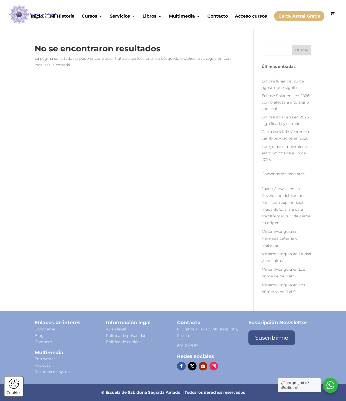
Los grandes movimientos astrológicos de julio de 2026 (286, 153)
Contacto (217, 16)
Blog (39, 335)
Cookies (13, 392)
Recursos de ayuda (52, 371)
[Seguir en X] (192, 366)
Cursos (89, 16)
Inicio (37, 16)
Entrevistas (45, 358)
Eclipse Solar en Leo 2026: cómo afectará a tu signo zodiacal (286, 102)
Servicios (120, 16)
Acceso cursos (251, 16)
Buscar (301, 50)
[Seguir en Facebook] (181, 366)
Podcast (42, 365)
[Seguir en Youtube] (203, 366)
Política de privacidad (126, 335)
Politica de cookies (123, 341)
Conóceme (45, 329)
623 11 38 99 (187, 345)
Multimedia (182, 16)
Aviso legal (116, 329)
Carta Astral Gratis (299, 16)
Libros (149, 16)
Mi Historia (62, 16)
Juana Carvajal (275, 188)
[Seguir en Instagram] (213, 366)
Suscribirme (271, 337)
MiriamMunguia (277, 231)
